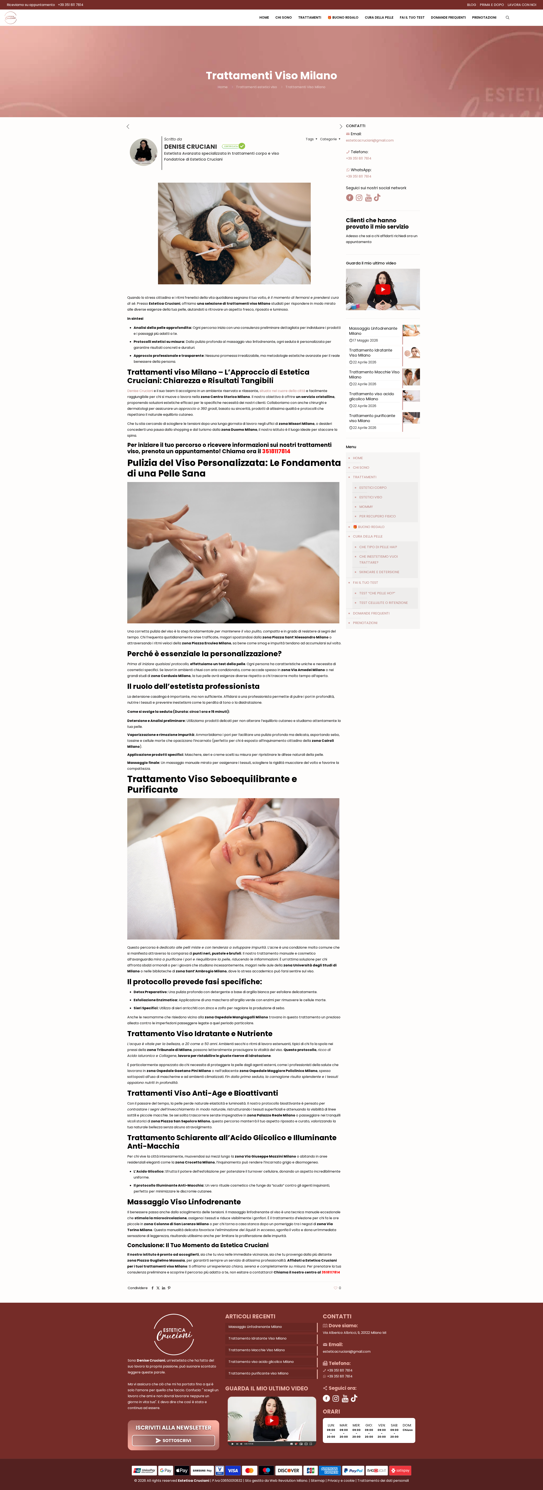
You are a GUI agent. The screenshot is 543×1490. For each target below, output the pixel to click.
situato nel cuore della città (282, 390)
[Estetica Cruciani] (10, 18)
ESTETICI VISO (370, 497)
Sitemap (318, 1480)
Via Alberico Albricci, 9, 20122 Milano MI (354, 1332)
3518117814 (276, 451)
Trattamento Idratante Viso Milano (257, 1338)
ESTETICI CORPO (373, 487)
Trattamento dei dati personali (383, 1480)
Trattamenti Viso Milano (305, 87)
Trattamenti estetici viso (256, 87)
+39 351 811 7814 (70, 4)
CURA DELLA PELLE (368, 536)
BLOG (471, 4)
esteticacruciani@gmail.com (370, 140)
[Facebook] (326, 1398)
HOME (358, 458)
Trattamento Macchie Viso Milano (256, 1350)
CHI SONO (361, 467)
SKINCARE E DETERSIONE (379, 572)
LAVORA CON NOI (522, 4)
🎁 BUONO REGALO (369, 526)
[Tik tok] (354, 1398)
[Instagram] (336, 1398)
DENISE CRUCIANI (191, 146)
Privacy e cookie (341, 1480)
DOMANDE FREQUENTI (371, 613)
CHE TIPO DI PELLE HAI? (378, 547)
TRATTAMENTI (364, 477)
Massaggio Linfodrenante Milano (255, 1326)
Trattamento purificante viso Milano (258, 1373)
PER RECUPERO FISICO (377, 516)
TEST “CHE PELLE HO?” (377, 593)
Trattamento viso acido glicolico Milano (261, 1361)
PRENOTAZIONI (365, 622)
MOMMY (366, 506)
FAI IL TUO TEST (365, 582)
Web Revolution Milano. (289, 1480)
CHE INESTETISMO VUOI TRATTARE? (378, 559)
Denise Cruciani (140, 390)
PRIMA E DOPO (492, 4)
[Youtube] (345, 1398)
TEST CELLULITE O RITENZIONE (383, 602)
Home (223, 87)
